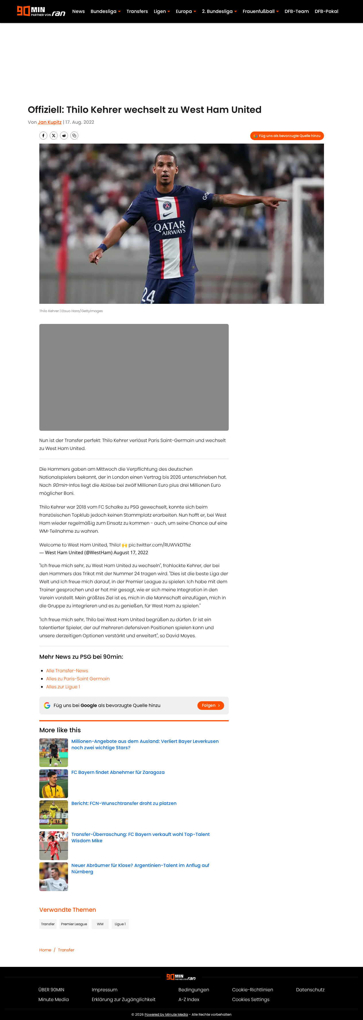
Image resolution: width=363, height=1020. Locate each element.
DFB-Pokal (326, 11)
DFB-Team (297, 11)
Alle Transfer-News (67, 670)
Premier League (74, 924)
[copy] (74, 136)
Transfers (137, 11)
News (78, 11)
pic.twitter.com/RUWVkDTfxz (160, 545)
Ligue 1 (120, 924)
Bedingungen (193, 989)
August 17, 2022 (131, 552)
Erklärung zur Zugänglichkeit (124, 999)
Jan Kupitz (50, 122)
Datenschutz (310, 989)
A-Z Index (188, 999)
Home (45, 950)
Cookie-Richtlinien (252, 989)
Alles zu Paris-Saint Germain (78, 678)
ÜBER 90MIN (51, 989)
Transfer (48, 924)
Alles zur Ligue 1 (63, 686)
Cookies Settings (250, 999)
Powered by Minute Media (166, 1014)
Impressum (104, 989)
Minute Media (53, 999)
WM (100, 924)
